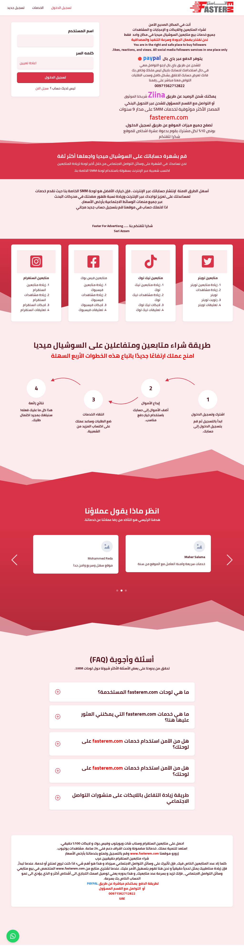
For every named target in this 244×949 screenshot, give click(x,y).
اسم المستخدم (81, 31)
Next (229, 559)
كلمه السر (85, 53)
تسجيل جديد (16, 8)
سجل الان (42, 88)
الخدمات (38, 8)
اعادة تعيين (28, 63)
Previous (15, 559)
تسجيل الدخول (61, 8)
